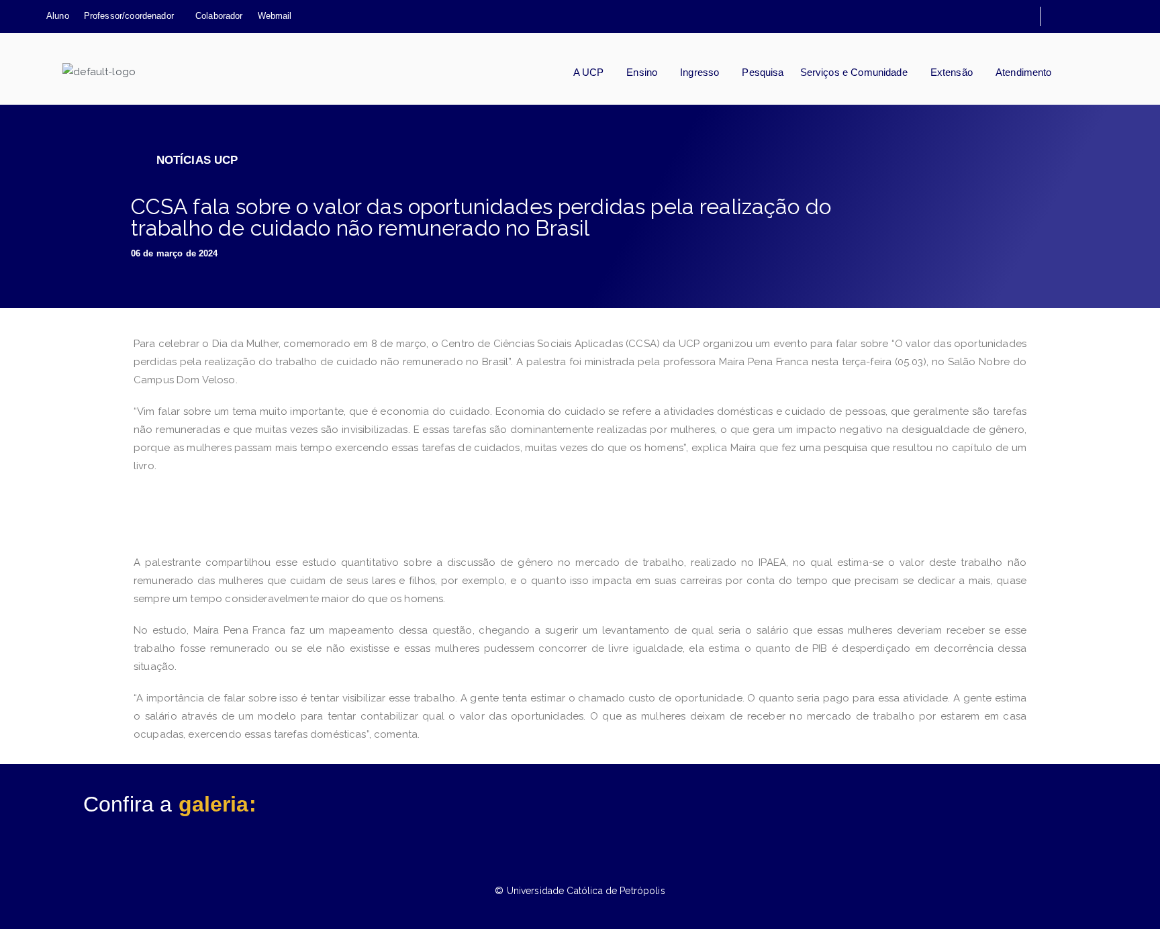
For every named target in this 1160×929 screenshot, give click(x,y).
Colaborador (219, 16)
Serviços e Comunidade (854, 72)
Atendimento (1024, 72)
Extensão (951, 72)
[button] (132, 16)
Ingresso (699, 72)
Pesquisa (762, 72)
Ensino (641, 72)
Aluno (57, 16)
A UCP (588, 72)
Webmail (275, 16)
